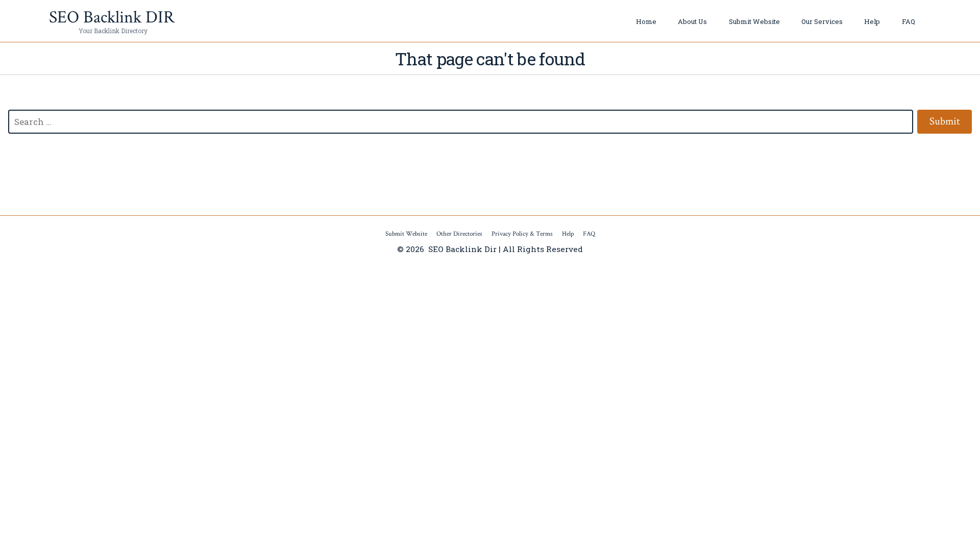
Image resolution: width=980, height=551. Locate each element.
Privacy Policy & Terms (522, 234)
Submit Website (754, 21)
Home (646, 21)
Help (872, 21)
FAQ (908, 21)
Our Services (822, 21)
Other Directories (459, 234)
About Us (692, 21)
